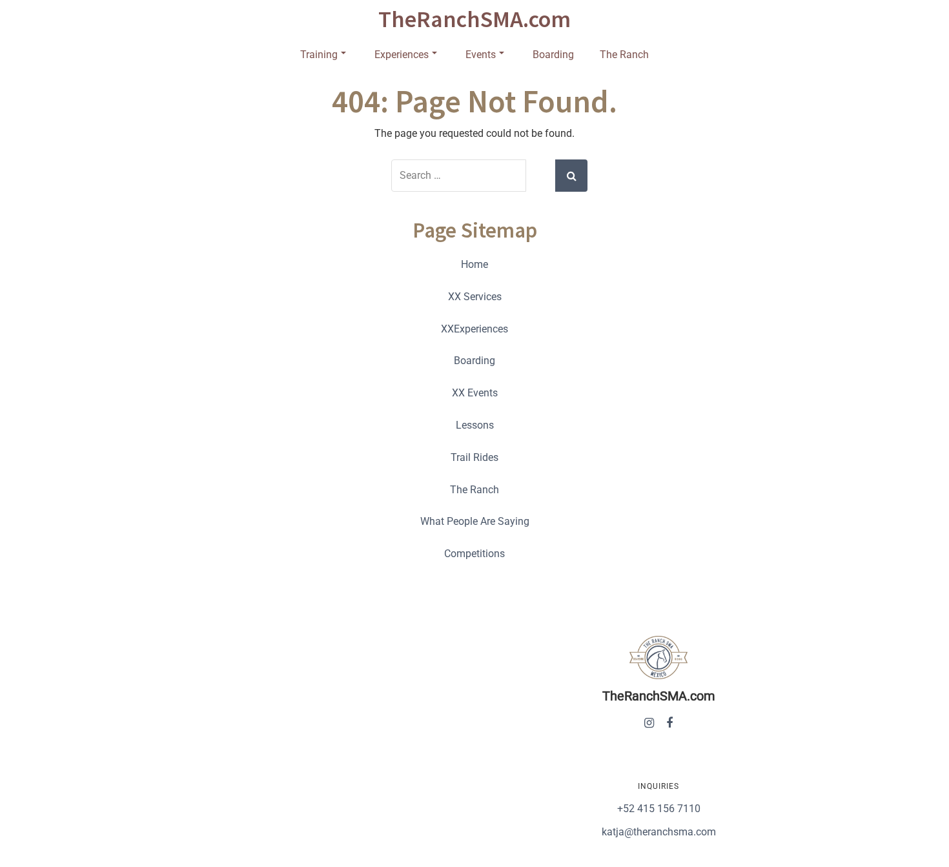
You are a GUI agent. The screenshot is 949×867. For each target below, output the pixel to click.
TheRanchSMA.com (474, 19)
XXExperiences (474, 329)
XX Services (475, 297)
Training (319, 54)
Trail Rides (474, 457)
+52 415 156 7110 (658, 808)
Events (480, 54)
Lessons (475, 425)
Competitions (474, 553)
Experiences (401, 54)
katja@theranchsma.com (659, 832)
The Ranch (624, 54)
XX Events (475, 393)
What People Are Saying (474, 521)
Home (474, 264)
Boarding (553, 54)
